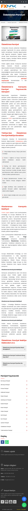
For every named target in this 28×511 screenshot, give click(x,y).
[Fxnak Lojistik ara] (24, 499)
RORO (10, 118)
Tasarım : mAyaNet (21, 509)
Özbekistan (19, 141)
